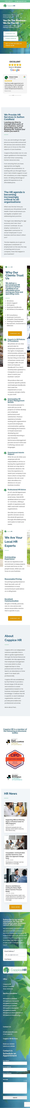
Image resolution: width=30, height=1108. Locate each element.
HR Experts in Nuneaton (10, 1008)
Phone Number (7, 1073)
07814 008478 (11, 38)
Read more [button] (13, 91)
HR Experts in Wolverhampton (13, 1013)
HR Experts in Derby (9, 1010)
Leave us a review (9, 1046)
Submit (15, 1097)
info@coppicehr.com (10, 1032)
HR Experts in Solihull (10, 1006)
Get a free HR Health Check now (14, 44)
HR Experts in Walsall (10, 999)
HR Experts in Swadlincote (11, 1015)
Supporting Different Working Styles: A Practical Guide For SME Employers (15, 821)
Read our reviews (8, 1044)
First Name (6, 1060)
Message (5, 1079)
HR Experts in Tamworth (11, 1001)
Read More (16, 907)
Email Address (7, 1067)
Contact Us (10, 33)
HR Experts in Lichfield (10, 1003)
